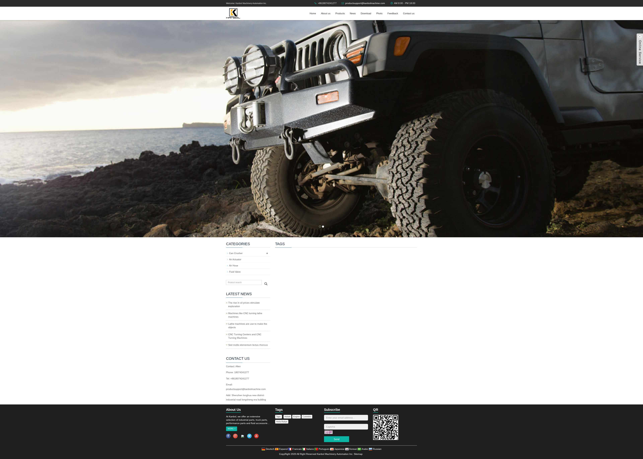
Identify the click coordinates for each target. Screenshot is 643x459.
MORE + (231, 429)
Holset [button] (287, 416)
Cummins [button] (307, 416)
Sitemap (358, 454)
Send (336, 439)
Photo (379, 13)
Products (340, 13)
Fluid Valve (235, 271)
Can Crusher (236, 253)
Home (313, 13)
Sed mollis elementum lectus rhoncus (248, 345)
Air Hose (233, 265)
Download (366, 13)
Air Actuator (235, 259)
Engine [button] (296, 416)
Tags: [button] (278, 416)
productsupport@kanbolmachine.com (365, 3)
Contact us (408, 13)
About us (325, 13)
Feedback (392, 13)
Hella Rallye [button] (281, 422)
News (353, 13)
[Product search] (266, 283)
